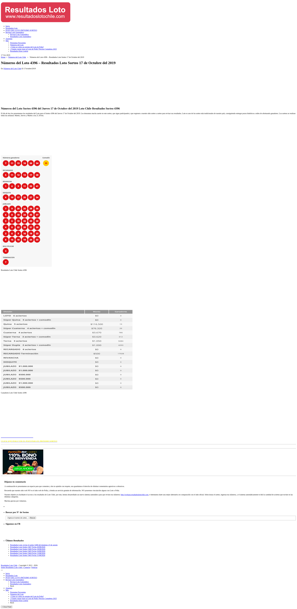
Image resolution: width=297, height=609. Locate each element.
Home (3, 57)
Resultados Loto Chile (9, 565)
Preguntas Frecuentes (18, 43)
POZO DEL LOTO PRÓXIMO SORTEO (21, 30)
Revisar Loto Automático (15, 32)
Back (12, 586)
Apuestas (9, 39)
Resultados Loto (12, 28)
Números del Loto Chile (17, 57)
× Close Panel (6, 607)
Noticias (34, 567)
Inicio (8, 26)
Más (7, 41)
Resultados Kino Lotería (19, 51)
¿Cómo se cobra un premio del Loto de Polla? (27, 47)
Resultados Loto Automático (20, 37)
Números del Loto (17, 45)
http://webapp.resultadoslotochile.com (134, 495)
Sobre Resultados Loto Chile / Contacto (15, 567)
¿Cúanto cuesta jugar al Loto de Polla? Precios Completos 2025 (33, 49)
